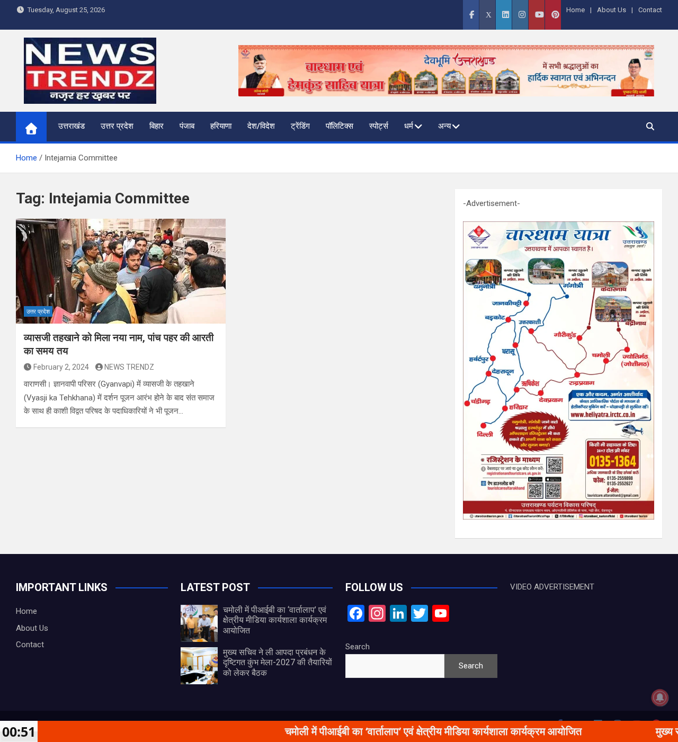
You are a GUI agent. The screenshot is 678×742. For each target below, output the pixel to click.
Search (357, 646)
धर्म (408, 126)
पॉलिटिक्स (339, 126)
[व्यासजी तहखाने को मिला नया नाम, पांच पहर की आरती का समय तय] (121, 271)
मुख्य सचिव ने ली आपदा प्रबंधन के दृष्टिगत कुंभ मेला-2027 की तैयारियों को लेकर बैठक (277, 662)
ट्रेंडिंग (300, 126)
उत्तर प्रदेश (117, 126)
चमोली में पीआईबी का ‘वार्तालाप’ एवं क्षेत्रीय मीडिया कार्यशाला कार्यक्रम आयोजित (275, 620)
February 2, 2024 (61, 367)
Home (575, 10)
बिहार (156, 126)
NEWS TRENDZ (129, 367)
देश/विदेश (261, 126)
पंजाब (187, 126)
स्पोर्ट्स (378, 126)
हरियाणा (220, 126)
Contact (650, 10)
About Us (611, 10)
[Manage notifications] (660, 697)
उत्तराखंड (71, 126)
